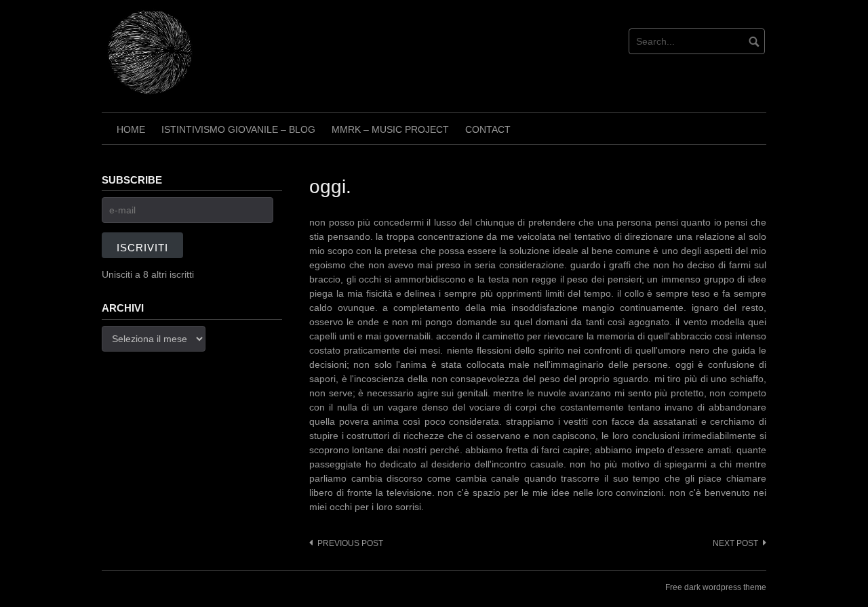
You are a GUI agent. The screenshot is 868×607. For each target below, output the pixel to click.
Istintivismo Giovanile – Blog (238, 129)
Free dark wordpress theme (715, 587)
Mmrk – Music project (390, 129)
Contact (488, 129)
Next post (735, 543)
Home (131, 129)
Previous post (350, 543)
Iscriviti (142, 247)
